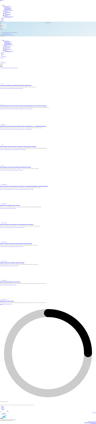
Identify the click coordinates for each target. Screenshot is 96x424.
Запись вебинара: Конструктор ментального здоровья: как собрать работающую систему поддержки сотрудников (23, 105)
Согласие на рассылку (93, 423)
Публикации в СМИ (4, 184)
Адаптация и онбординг (7, 47)
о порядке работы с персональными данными (13, 32)
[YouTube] (2, 418)
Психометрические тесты (7, 44)
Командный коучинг (7, 49)
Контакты (3, 54)
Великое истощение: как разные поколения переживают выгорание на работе (16, 243)
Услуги (2, 406)
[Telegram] (0, 418)
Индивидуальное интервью (8, 43)
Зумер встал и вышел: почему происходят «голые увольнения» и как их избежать (16, 224)
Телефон (1, 25)
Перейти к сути (2, 0)
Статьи (2, 83)
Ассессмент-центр (6, 42)
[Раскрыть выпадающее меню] (7, 50)
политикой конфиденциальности (6, 32)
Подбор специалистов (7, 46)
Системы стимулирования (7, 51)
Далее (1, 304)
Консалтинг (5, 50)
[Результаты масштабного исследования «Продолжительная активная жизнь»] (14, 82)
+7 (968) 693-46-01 (4, 56)
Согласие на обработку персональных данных (90, 422)
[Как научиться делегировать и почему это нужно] (13, 202)
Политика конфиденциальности (92, 421)
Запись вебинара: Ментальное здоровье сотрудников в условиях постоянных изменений (18, 146)
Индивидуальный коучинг (7, 48)
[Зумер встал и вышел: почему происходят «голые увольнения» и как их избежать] (13, 221)
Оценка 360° (8, 41)
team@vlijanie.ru (4, 414)
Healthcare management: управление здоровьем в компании (12, 262)
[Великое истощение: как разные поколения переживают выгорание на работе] (13, 240)
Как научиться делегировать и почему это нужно (10, 205)
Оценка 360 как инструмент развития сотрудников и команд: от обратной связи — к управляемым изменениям (23, 126)
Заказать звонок (94, 412)
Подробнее (11, 88)
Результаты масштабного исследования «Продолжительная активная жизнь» (16, 85)
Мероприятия (3, 124)
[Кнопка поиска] (7, 411)
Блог (2, 408)
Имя (0, 23)
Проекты (3, 407)
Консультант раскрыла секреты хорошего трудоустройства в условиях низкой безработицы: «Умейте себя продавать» (24, 186)
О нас (2, 53)
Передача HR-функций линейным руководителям (10, 281)
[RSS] (4, 418)
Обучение (3, 52)
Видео (2, 165)
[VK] (1, 418)
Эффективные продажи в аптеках (7, 301)
